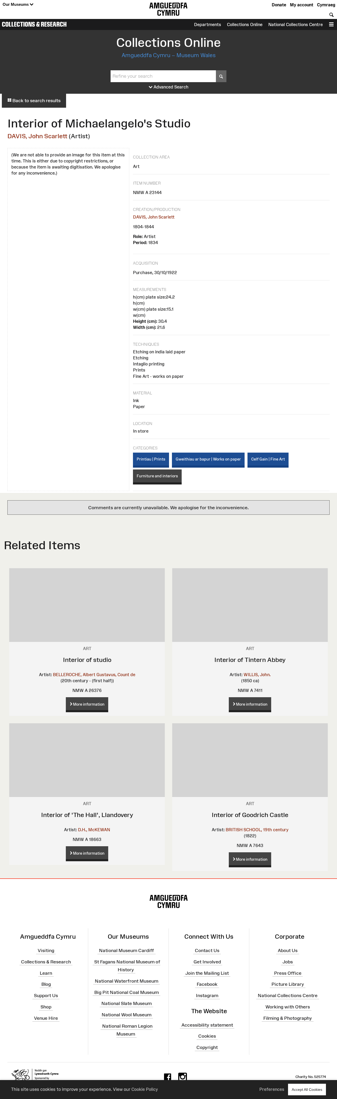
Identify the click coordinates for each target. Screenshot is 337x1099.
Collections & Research (34, 24)
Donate (279, 4)
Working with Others (287, 1006)
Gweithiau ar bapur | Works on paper (208, 459)
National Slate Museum (126, 1003)
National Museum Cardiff (126, 950)
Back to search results (36, 100)
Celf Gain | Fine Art (268, 459)
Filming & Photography (287, 1018)
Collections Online (244, 24)
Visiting (46, 950)
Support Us (46, 995)
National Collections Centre (295, 24)
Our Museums (16, 4)
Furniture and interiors (157, 476)
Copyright (207, 1047)
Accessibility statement (207, 1024)
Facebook (207, 984)
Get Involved (207, 961)
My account (301, 4)
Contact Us (207, 950)
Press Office (287, 973)
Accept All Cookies (307, 1089)
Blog (46, 984)
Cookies (207, 1036)
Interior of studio (87, 659)
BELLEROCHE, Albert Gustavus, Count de (94, 674)
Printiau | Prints (151, 459)
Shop (46, 1006)
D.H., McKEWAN (94, 829)
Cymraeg (326, 4)
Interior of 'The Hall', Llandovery (87, 814)
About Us (288, 950)
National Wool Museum (126, 1014)
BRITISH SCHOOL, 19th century (257, 829)
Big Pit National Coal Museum (126, 992)
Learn (46, 973)
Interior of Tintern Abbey (250, 659)
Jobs (288, 961)
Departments (207, 24)
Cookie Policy (144, 1089)
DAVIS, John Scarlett (37, 136)
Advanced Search (170, 87)
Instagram (207, 995)
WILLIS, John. (257, 674)
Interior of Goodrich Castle (250, 814)
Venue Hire (46, 1018)
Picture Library (287, 984)
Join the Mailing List (207, 973)
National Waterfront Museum (126, 981)
